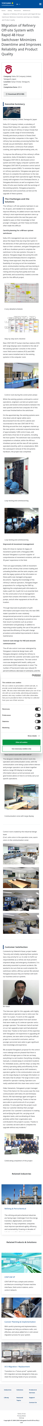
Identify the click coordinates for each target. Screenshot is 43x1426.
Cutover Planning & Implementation (20, 1322)
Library (10, 10)
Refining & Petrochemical (15, 1208)
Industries (7, 1390)
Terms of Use (21, 1414)
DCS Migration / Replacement (17, 1366)
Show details (32, 736)
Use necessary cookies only (21, 749)
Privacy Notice (21, 1416)
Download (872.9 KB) (16, 94)
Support (32, 1397)
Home (4, 10)
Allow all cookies (21, 742)
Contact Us (33, 1402)
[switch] (38, 715)
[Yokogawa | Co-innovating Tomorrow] (8, 4)
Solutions (19, 1390)
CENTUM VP (9, 1277)
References (26, 10)
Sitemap (21, 1418)
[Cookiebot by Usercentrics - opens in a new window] (32, 675)
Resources (17, 10)
